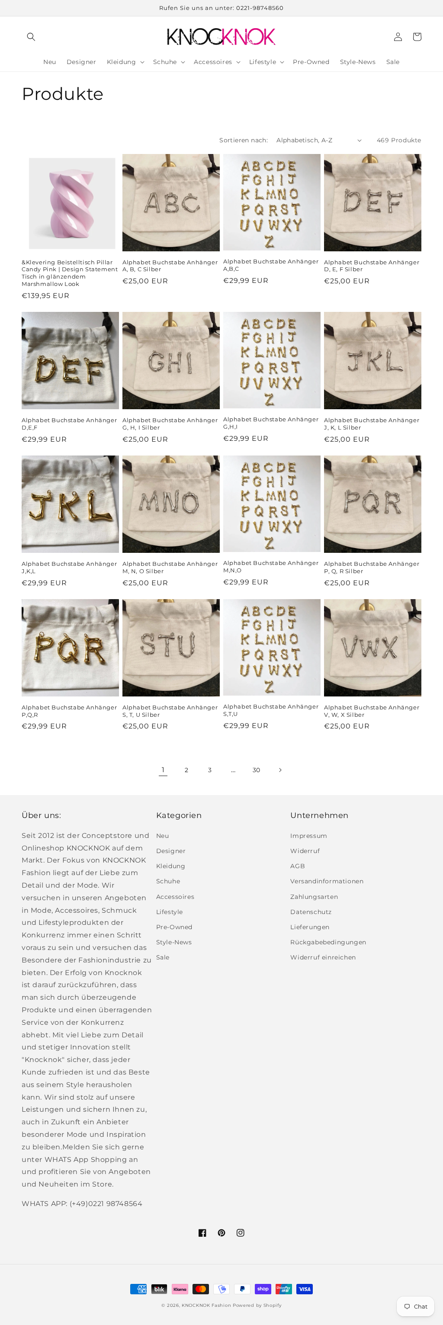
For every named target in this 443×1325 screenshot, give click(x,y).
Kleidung (171, 866)
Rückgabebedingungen (328, 942)
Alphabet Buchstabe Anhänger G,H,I (270, 423)
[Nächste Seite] (279, 770)
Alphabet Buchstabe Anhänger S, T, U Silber (170, 711)
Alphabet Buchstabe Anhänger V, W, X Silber (371, 711)
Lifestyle (169, 912)
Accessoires (175, 897)
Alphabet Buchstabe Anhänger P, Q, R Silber (371, 567)
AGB (297, 866)
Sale (163, 957)
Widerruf (305, 851)
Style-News (174, 942)
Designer (171, 851)
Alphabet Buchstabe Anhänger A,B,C (270, 265)
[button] (31, 36)
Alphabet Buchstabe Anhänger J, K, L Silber (371, 424)
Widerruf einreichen (323, 957)
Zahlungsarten (314, 897)
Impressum (308, 836)
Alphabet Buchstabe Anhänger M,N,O (270, 566)
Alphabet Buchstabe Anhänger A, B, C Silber (170, 266)
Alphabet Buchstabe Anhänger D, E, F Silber (371, 266)
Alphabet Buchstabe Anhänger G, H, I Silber (170, 424)
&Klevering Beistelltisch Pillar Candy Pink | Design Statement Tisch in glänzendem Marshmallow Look (70, 273)
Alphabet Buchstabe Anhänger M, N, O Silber (170, 567)
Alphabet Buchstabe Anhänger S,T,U (270, 710)
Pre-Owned (174, 927)
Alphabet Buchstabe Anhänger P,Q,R (69, 711)
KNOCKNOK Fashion (206, 1305)
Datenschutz (311, 912)
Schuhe (168, 881)
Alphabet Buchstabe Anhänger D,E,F (69, 424)
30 (256, 770)
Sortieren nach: (243, 140)
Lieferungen (310, 927)
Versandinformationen (326, 881)
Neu (162, 836)
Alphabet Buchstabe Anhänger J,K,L (69, 567)
